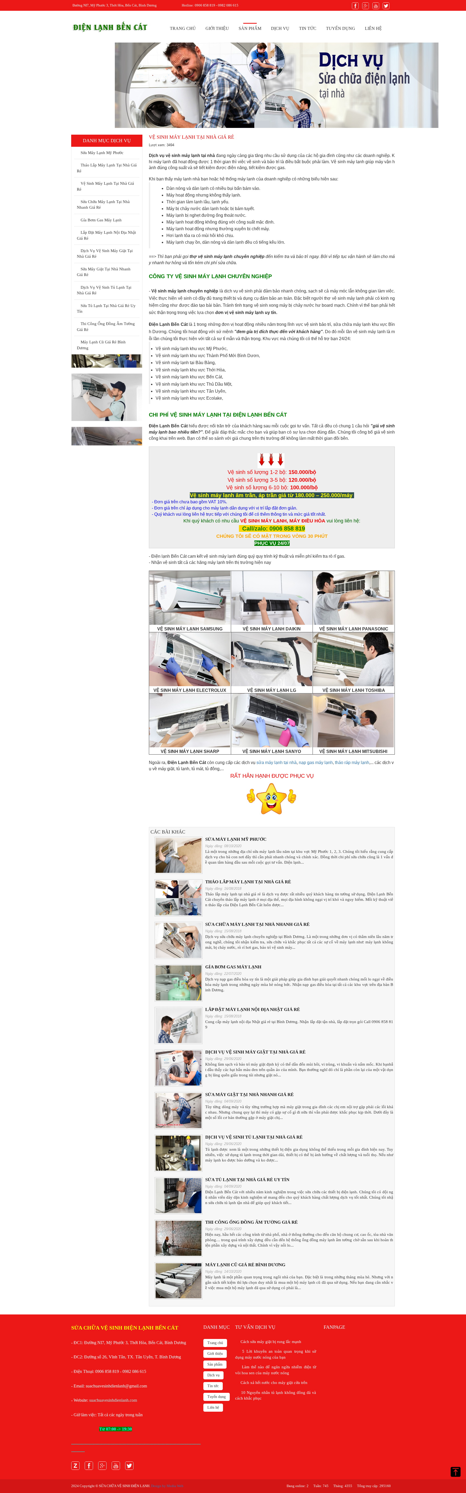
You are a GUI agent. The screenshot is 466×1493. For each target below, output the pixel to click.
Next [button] (135, 400)
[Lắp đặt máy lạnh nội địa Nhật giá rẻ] (178, 1025)
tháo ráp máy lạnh (352, 762)
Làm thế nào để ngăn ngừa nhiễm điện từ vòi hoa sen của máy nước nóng (275, 1370)
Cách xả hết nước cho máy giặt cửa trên (272, 1382)
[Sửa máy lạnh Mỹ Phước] (178, 855)
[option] (233, 85)
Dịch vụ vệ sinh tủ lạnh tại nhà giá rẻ (104, 290)
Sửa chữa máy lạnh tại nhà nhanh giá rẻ (103, 205)
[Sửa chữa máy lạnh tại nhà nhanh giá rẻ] (178, 940)
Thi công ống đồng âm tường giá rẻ (106, 327)
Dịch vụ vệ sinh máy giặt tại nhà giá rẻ (105, 254)
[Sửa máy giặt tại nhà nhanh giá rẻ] (178, 1110)
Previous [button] (76, 400)
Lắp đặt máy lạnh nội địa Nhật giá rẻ (106, 235)
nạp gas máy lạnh (316, 762)
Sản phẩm (250, 28)
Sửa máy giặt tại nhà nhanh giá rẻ (104, 272)
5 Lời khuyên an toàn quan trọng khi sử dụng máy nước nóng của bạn (275, 1354)
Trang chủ (183, 28)
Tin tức (307, 28)
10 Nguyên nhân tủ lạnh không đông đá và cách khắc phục (275, 1395)
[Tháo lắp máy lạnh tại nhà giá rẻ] (178, 898)
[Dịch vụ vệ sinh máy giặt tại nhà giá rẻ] (178, 1068)
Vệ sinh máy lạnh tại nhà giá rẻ (105, 186)
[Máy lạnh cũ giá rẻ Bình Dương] (178, 1281)
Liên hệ (373, 28)
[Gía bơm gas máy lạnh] (178, 983)
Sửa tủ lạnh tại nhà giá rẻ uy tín (106, 308)
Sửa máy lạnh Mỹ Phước (101, 153)
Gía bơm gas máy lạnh (100, 220)
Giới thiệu (217, 28)
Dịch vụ (280, 28)
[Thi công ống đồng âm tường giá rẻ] (178, 1238)
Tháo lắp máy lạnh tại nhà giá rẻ (107, 168)
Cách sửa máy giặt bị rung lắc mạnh (269, 1341)
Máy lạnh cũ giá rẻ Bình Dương (101, 345)
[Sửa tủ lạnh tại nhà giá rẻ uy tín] (178, 1196)
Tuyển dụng (340, 28)
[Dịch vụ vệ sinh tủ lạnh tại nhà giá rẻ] (178, 1153)
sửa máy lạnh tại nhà (276, 762)
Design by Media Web (167, 1486)
